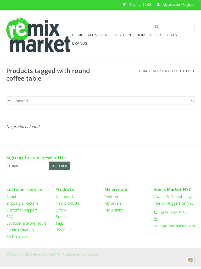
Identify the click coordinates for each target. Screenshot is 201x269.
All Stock (97, 34)
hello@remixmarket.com (174, 225)
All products (65, 196)
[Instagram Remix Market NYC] (190, 157)
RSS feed (63, 229)
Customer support (21, 210)
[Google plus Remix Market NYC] (181, 157)
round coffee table (178, 71)
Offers (60, 210)
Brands (79, 43)
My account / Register (179, 4)
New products (67, 203)
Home (77, 34)
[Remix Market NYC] (38, 35)
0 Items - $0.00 (140, 4)
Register (111, 196)
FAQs (10, 216)
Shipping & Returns (22, 203)
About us (13, 196)
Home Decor (148, 34)
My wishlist (113, 210)
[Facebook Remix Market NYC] (172, 157)
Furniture (121, 34)
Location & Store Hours (26, 223)
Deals (171, 34)
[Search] (157, 27)
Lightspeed (89, 254)
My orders (113, 203)
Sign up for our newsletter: (37, 157)
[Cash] (189, 259)
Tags (155, 71)
